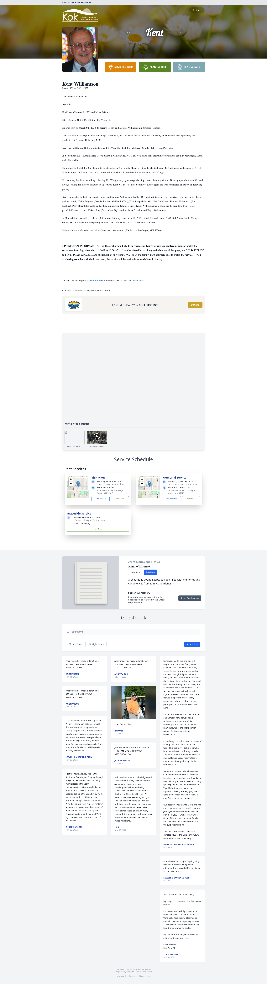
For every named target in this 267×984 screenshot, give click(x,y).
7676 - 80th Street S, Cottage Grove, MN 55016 (110, 491)
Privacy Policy (125, 971)
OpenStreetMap (136, 976)
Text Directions (100, 499)
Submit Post (192, 644)
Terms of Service (141, 971)
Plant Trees (120, 499)
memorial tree (96, 280)
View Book (135, 572)
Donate (195, 305)
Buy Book (150, 572)
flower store (138, 280)
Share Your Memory (190, 598)
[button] (78, 484)
